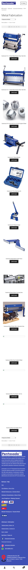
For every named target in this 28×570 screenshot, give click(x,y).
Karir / (5, 532)
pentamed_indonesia (10, 545)
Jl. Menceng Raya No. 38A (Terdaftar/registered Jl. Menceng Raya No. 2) (16, 557)
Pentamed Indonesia (10, 538)
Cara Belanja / (8, 488)
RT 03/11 (12, 559)
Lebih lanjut (14, 58)
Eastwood (10, 8)
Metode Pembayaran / (11, 491)
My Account (4, 567)
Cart (21, 566)
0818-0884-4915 (9, 548)
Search (14, 567)
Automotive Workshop (17, 8)
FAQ (3, 485)
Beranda (5, 8)
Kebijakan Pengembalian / (11, 495)
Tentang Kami (8, 525)
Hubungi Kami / (8, 528)
